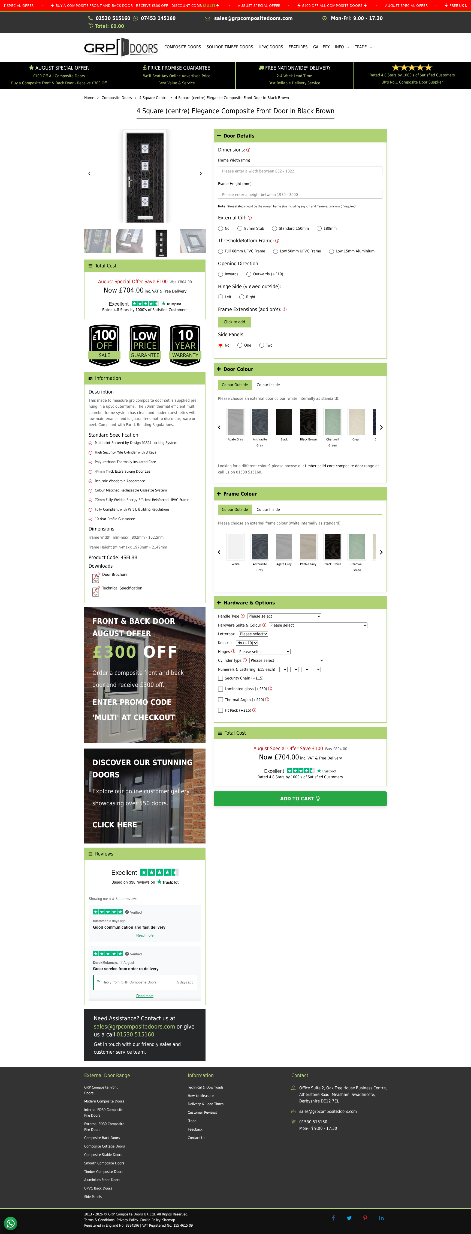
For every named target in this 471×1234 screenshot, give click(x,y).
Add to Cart (297, 798)
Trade (192, 1121)
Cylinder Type (229, 660)
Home (89, 98)
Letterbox (226, 634)
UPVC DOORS (271, 46)
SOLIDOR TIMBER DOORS (230, 46)
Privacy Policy (127, 1220)
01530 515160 (135, 1034)
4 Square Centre (153, 98)
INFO (340, 46)
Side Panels (93, 1197)
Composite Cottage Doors (104, 1146)
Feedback (195, 1129)
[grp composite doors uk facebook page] (333, 1218)
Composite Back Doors (102, 1138)
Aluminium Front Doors (102, 1180)
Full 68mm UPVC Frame (245, 251)
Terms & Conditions (99, 1220)
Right (250, 297)
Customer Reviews (202, 1112)
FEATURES (298, 46)
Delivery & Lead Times (206, 1104)
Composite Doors (117, 98)
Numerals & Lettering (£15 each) (246, 669)
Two (269, 345)
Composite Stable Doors (103, 1155)
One (247, 345)
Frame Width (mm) (234, 160)
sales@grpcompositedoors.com (134, 1026)
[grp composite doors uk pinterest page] (365, 1218)
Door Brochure (115, 574)
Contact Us (196, 1138)
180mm (330, 228)
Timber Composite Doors (103, 1172)
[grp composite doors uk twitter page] (349, 1218)
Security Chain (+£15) (244, 678)
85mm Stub (254, 228)
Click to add (234, 322)
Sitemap (168, 1220)
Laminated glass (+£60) (246, 689)
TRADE (361, 46)
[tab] (300, 136)
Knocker (225, 642)
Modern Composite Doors (104, 1101)
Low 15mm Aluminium (355, 251)
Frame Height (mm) (235, 183)
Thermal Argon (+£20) (244, 700)
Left (228, 297)
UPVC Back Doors (98, 1188)
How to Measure (201, 1096)
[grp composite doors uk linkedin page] (381, 1218)
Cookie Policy (150, 1220)
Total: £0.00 (108, 26)
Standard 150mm (294, 228)
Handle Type (228, 616)
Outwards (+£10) (268, 274)
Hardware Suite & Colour (239, 625)
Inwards (231, 274)
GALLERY (321, 46)
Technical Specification (122, 588)
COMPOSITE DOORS (182, 46)
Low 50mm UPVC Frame (300, 251)
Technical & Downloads (206, 1087)
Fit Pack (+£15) (238, 710)
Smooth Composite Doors (104, 1163)
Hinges (224, 651)
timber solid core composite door (334, 466)
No (227, 228)
